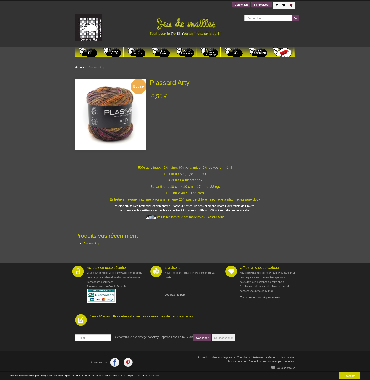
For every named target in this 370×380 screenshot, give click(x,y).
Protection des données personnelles (271, 361)
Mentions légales (221, 357)
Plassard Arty (91, 243)
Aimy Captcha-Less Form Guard (172, 337)
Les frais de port (175, 294)
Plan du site (287, 357)
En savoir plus (152, 375)
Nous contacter (237, 361)
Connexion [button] (241, 4)
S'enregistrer (261, 4)
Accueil (79, 67)
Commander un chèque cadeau (260, 297)
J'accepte (349, 375)
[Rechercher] (295, 18)
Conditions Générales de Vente (256, 357)
